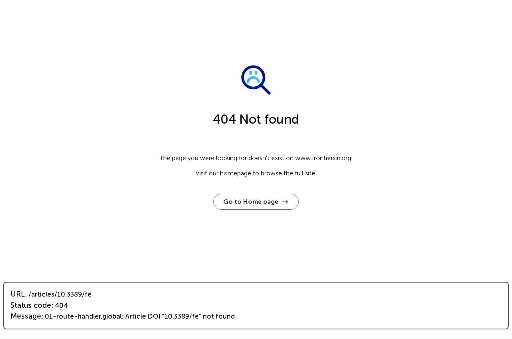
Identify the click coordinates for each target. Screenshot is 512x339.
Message (25, 316)
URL (17, 294)
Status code (30, 305)
